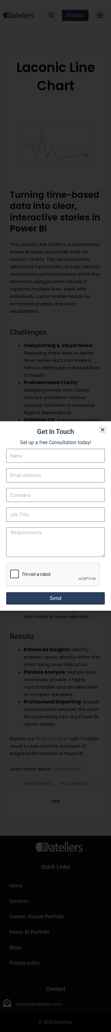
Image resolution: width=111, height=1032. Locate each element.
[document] (55, 516)
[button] (102, 429)
